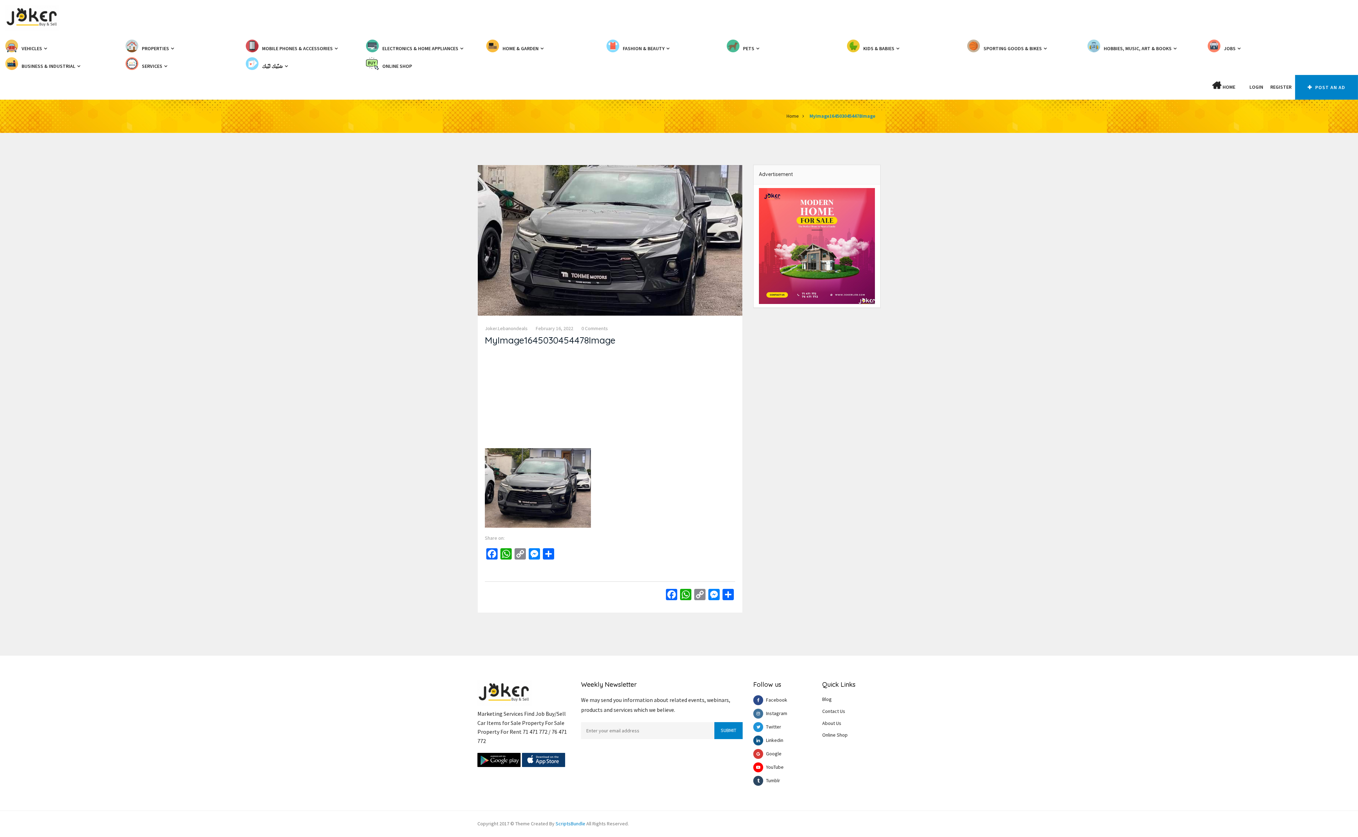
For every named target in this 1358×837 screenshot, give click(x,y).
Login (1256, 87)
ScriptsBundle (570, 823)
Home (1228, 87)
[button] (1242, 87)
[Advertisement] (610, 398)
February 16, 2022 (554, 328)
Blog (827, 699)
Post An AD (1329, 87)
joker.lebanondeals (506, 328)
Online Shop (835, 735)
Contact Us (833, 711)
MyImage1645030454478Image (842, 116)
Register (1281, 87)
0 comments (594, 328)
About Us (831, 723)
